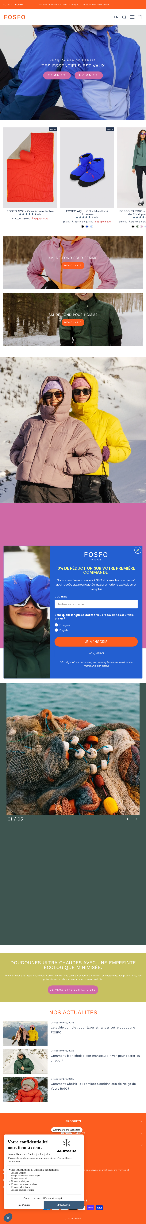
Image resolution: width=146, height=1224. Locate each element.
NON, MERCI (96, 653)
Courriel (61, 596)
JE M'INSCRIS (96, 641)
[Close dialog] (138, 550)
